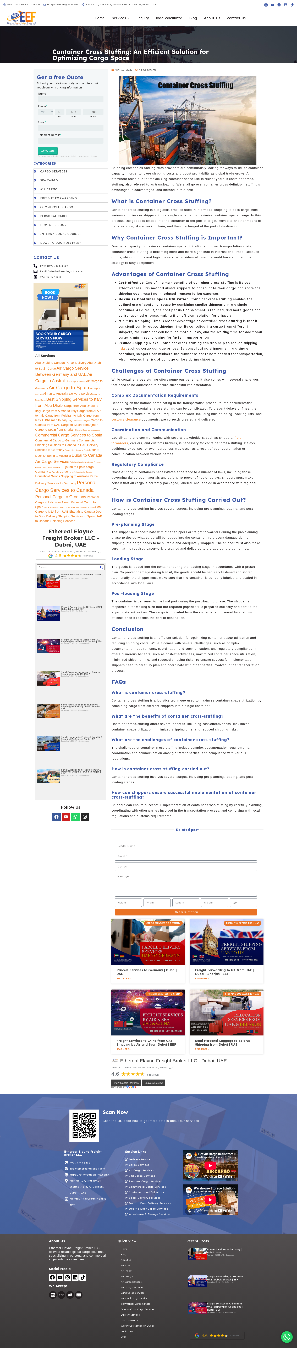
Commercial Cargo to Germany (56, 440)
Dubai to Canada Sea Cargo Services (85, 462)
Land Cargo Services (132, 1292)
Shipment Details (49, 135)
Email (42, 122)
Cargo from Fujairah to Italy (63, 415)
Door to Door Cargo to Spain (77, 450)
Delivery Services (130, 1314)
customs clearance (126, 419)
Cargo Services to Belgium (79, 421)
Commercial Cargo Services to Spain (68, 435)
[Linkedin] (285, 5)
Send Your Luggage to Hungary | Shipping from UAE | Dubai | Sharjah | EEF (81, 706)
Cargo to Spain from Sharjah (54, 429)
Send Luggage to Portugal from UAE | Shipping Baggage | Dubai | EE (82, 738)
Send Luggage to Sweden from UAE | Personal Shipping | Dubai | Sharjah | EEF (81, 771)
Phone (42, 106)
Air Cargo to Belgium (76, 381)
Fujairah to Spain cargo (78, 467)
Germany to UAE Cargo (51, 471)
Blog (193, 18)
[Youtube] (66, 817)
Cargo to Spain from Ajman (79, 425)
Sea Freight (127, 1276)
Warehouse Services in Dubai (137, 1325)
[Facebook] (279, 5)
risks (122, 348)
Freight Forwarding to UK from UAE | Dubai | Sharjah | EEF (81, 608)
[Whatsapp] (75, 817)
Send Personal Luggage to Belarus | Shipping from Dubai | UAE (81, 673)
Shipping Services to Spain (76, 516)
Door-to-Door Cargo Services (137, 1309)
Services (119, 18)
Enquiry (142, 18)
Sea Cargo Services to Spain (82, 507)
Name (42, 93)
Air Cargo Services (131, 1281)
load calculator (169, 18)
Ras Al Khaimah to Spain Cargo (57, 507)
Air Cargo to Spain (69, 387)
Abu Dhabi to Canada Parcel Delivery (60, 362)
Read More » (123, 978)
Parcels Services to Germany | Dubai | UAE (81, 575)
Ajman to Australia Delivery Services (68, 393)
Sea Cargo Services (132, 1287)
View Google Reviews (126, 1082)
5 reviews (153, 1074)
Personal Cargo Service (134, 1298)
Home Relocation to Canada (80, 472)
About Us (212, 18)
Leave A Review (154, 1082)
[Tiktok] (292, 5)
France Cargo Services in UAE (48, 467)
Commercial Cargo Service (135, 1303)
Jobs (123, 1336)
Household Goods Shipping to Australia (62, 476)
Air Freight (126, 1270)
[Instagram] (85, 817)
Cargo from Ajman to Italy (59, 411)
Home (100, 18)
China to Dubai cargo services (87, 430)
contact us (236, 18)
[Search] (101, 567)
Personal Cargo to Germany (60, 496)
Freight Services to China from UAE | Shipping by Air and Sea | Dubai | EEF (81, 640)
